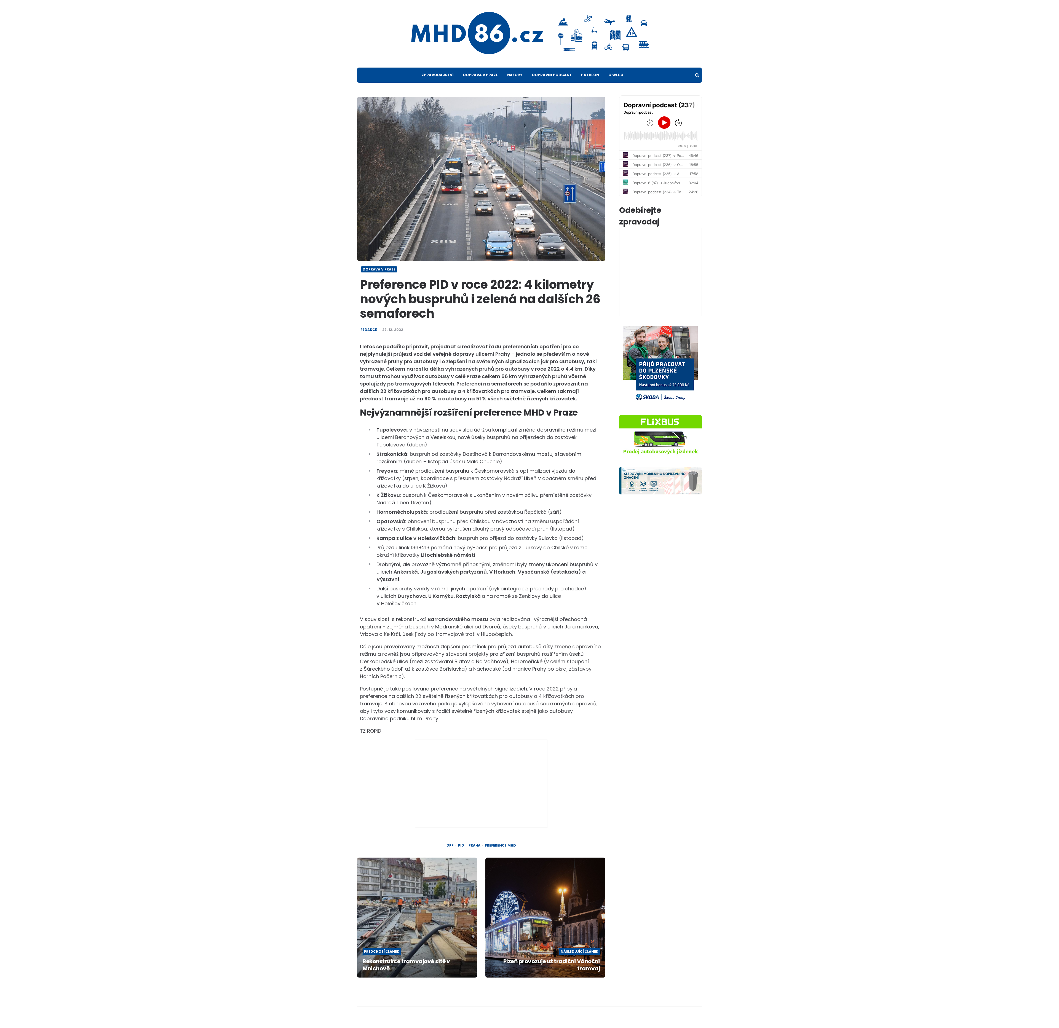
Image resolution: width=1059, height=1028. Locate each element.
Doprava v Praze (480, 74)
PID (461, 845)
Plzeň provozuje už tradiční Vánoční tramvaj (551, 965)
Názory (515, 74)
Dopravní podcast (552, 74)
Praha (474, 845)
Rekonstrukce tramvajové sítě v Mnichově (406, 965)
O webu (615, 74)
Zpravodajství (438, 74)
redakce (368, 330)
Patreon (590, 74)
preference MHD (500, 845)
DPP (450, 845)
